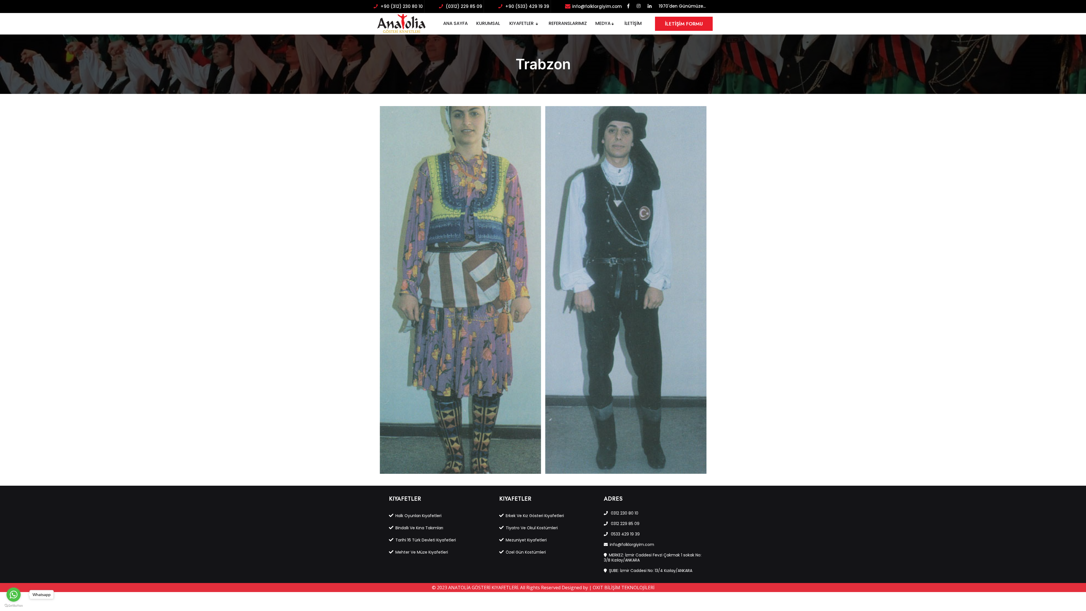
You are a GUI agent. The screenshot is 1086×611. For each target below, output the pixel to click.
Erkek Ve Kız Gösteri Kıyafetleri (535, 516)
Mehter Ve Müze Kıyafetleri (421, 552)
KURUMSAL (488, 23)
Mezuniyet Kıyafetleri (526, 540)
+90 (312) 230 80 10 (401, 6)
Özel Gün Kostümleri (526, 552)
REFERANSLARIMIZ (568, 23)
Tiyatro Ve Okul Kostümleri (532, 528)
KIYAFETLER (522, 23)
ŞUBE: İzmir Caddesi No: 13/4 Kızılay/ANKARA (650, 570)
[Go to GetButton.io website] (14, 605)
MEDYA (603, 23)
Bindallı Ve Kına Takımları (419, 528)
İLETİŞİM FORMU (684, 23)
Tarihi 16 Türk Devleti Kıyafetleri (425, 540)
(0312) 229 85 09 (464, 6)
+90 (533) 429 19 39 (527, 6)
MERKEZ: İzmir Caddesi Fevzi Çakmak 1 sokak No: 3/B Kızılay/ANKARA (652, 557)
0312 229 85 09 (624, 523)
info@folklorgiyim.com (597, 6)
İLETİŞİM (633, 23)
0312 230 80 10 (624, 513)
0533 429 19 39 (625, 534)
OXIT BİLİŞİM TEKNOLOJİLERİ (623, 587)
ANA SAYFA (455, 23)
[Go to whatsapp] (14, 595)
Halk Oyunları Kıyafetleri (418, 516)
